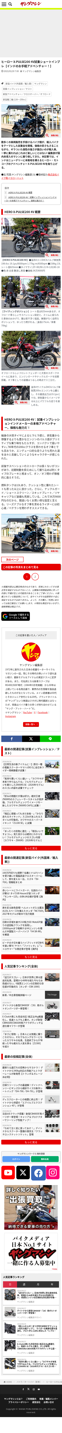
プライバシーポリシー (18, 1402)
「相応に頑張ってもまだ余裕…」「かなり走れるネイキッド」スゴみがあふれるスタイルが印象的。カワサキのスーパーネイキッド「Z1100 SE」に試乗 (22, 818)
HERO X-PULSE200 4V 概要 (18, 192)
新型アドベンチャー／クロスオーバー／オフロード (27, 94)
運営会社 (36, 1402)
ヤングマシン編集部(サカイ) (29, 1317)
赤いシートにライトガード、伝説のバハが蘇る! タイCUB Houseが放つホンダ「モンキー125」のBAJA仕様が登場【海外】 (22, 895)
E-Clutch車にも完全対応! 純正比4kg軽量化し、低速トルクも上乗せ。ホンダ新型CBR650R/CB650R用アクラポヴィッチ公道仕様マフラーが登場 (22, 1021)
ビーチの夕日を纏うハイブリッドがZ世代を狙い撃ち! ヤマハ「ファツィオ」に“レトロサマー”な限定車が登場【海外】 (23, 945)
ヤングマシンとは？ (13, 1398)
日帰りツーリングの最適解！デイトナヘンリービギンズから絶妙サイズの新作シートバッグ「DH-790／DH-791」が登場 (22, 1088)
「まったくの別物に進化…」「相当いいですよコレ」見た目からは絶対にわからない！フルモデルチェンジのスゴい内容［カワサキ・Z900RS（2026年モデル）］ (22, 836)
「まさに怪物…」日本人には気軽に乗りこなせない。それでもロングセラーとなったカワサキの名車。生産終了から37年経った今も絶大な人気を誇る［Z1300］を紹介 (22, 1040)
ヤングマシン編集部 (31, 71)
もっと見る (31, 848)
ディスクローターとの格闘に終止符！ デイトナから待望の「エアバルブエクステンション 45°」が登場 (22, 1102)
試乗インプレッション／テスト (17, 88)
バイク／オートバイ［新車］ (29, 1381)
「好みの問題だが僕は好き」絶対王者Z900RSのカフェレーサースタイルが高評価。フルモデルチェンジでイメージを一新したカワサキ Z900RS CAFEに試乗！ (22, 801)
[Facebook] (11, 739)
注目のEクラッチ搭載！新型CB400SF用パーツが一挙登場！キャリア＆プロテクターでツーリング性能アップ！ (23, 1116)
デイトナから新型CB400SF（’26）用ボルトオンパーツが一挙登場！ (23, 1007)
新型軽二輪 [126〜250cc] (14, 99)
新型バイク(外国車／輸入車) (19, 83)
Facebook (43, 712)
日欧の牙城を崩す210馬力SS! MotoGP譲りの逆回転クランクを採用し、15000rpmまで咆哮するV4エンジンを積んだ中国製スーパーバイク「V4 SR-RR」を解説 (22, 928)
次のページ (12, 559)
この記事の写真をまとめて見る (20, 567)
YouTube (27, 712)
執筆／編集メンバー (48, 1398)
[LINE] (50, 739)
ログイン (16, 1159)
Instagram (10, 716)
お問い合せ (49, 1402)
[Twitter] (31, 739)
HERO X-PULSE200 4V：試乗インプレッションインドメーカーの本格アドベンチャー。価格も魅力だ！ (30, 199)
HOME (9, 1381)
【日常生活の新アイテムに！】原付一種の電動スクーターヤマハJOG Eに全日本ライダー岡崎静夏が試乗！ (23, 767)
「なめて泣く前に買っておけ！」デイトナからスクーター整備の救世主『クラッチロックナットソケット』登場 (22, 1131)
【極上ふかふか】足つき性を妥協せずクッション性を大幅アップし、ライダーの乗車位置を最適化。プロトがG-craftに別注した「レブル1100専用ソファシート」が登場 (37, 1328)
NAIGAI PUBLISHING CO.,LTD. (33, 1409)
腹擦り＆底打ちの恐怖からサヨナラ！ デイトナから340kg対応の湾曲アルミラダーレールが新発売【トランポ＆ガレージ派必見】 (22, 1072)
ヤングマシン (40, 83)
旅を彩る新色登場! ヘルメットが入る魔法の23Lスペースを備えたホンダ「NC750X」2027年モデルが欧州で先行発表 (23, 910)
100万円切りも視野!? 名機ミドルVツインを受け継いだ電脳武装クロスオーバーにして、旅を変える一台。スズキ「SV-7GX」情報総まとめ (22, 877)
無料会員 (45, 1159)
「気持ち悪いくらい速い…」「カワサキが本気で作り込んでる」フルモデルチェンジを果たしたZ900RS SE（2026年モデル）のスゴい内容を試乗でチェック (23, 783)
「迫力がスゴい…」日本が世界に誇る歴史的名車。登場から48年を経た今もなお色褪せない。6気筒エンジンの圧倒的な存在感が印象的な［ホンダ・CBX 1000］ (23, 982)
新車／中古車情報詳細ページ (16, 995)
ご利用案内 (31, 1398)
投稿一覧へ (30, 724)
